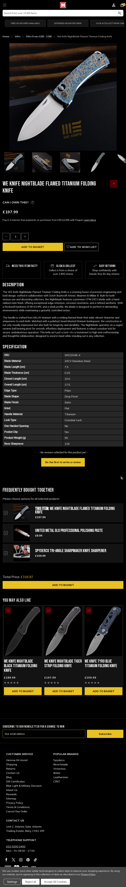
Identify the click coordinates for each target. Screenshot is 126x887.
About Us (11, 790)
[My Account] (113, 5)
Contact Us (13, 773)
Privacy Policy (14, 802)
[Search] (119, 13)
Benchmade (60, 764)
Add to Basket (63, 585)
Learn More (90, 220)
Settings (12, 882)
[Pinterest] (28, 860)
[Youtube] (35, 860)
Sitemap (11, 798)
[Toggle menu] (4, 4)
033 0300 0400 (15, 846)
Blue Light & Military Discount (24, 785)
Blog (8, 777)
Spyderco (59, 760)
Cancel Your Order (16, 811)
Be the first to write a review (63, 462)
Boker (56, 773)
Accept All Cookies (55, 882)
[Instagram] (20, 860)
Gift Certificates (15, 781)
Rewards (11, 794)
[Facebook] (6, 860)
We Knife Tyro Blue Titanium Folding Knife (101, 663)
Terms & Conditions (18, 807)
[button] (63, 462)
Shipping (11, 764)
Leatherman (60, 777)
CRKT (56, 781)
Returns (10, 768)
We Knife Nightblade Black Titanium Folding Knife (20, 666)
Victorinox (59, 768)
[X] (13, 860)
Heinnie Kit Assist (17, 760)
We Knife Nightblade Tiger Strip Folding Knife (63, 663)
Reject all (30, 882)
